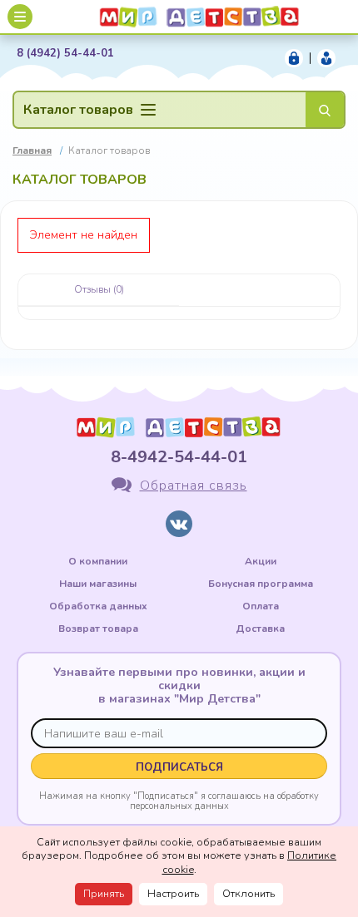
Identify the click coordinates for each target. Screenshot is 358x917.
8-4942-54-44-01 (179, 457)
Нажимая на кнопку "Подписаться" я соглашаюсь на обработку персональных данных (179, 800)
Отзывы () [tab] (99, 289)
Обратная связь (193, 485)
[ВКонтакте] (179, 523)
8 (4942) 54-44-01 (65, 53)
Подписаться (179, 767)
